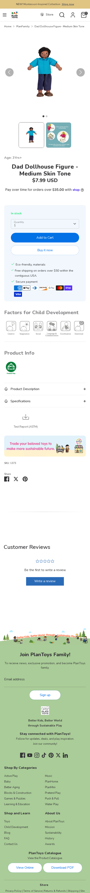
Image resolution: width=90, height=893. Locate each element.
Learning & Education (17, 804)
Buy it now (45, 250)
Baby (7, 782)
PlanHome (51, 782)
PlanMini (50, 787)
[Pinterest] (51, 755)
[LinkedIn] (65, 755)
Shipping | (74, 891)
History (49, 838)
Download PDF (62, 867)
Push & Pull (52, 799)
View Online (25, 867)
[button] (31, 135)
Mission (50, 827)
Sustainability (53, 833)
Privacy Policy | (14, 891)
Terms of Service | (33, 891)
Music (48, 776)
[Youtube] (29, 755)
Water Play (52, 804)
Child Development (16, 827)
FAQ (6, 838)
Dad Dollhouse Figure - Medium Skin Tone (59, 26)
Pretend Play (53, 793)
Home (7, 26)
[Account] (73, 13)
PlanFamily (23, 26)
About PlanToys (54, 821)
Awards (50, 844)
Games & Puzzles (15, 799)
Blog (7, 833)
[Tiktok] (43, 755)
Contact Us (11, 844)
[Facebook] (22, 755)
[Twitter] (58, 755)
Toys (7, 821)
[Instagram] (36, 755)
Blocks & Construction (17, 793)
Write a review (45, 581)
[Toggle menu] (4, 15)
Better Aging (12, 787)
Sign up (45, 695)
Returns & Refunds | (55, 891)
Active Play (11, 776)
